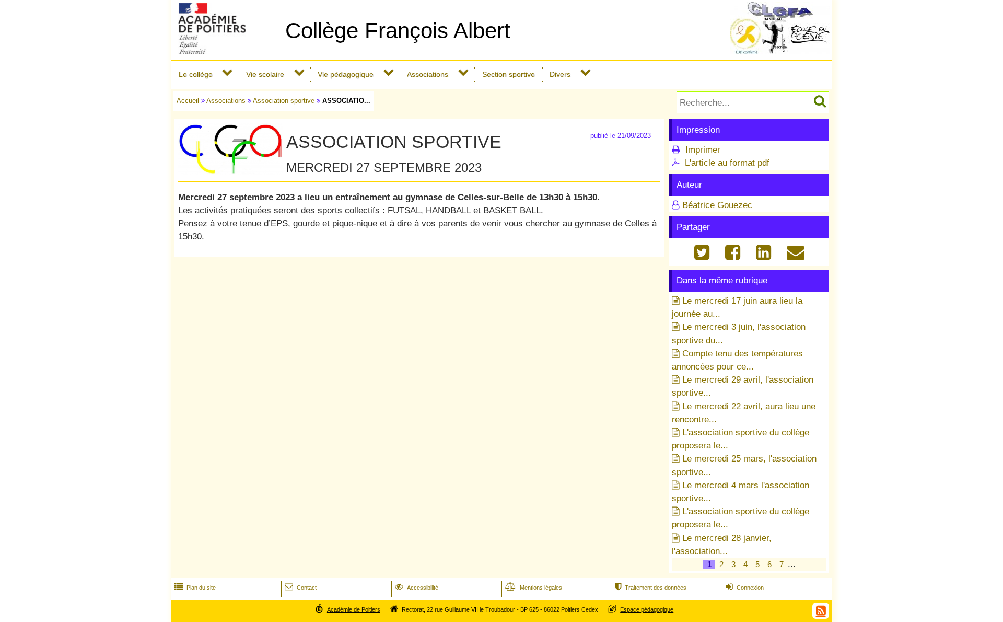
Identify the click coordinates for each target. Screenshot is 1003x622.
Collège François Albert (397, 30)
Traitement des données (650, 587)
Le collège (196, 74)
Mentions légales (533, 587)
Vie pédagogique (346, 74)
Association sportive (283, 101)
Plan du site (195, 587)
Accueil (188, 101)
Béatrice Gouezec (717, 205)
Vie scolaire (265, 74)
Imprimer (702, 150)
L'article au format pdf (727, 163)
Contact (301, 587)
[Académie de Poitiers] (226, 51)
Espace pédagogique (646, 609)
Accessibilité (416, 587)
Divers (560, 74)
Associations (427, 74)
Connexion (745, 587)
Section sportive (508, 74)
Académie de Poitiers (353, 609)
